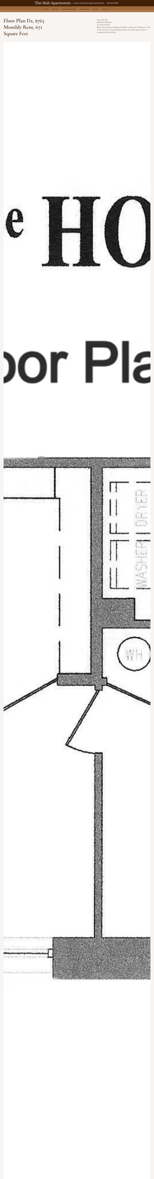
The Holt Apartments (53, 3)
